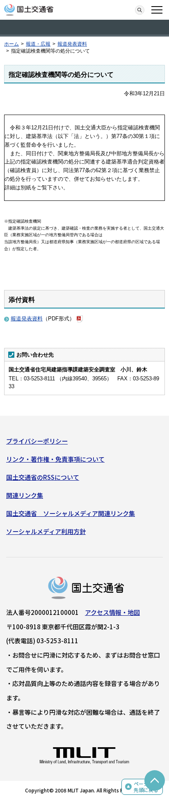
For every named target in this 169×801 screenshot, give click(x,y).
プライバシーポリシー (37, 441)
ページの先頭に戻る (146, 787)
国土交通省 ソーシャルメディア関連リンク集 (70, 513)
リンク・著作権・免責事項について (55, 459)
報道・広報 (38, 44)
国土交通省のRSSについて (42, 477)
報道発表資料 (72, 44)
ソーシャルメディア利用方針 (46, 531)
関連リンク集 (24, 495)
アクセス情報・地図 (112, 612)
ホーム (11, 44)
